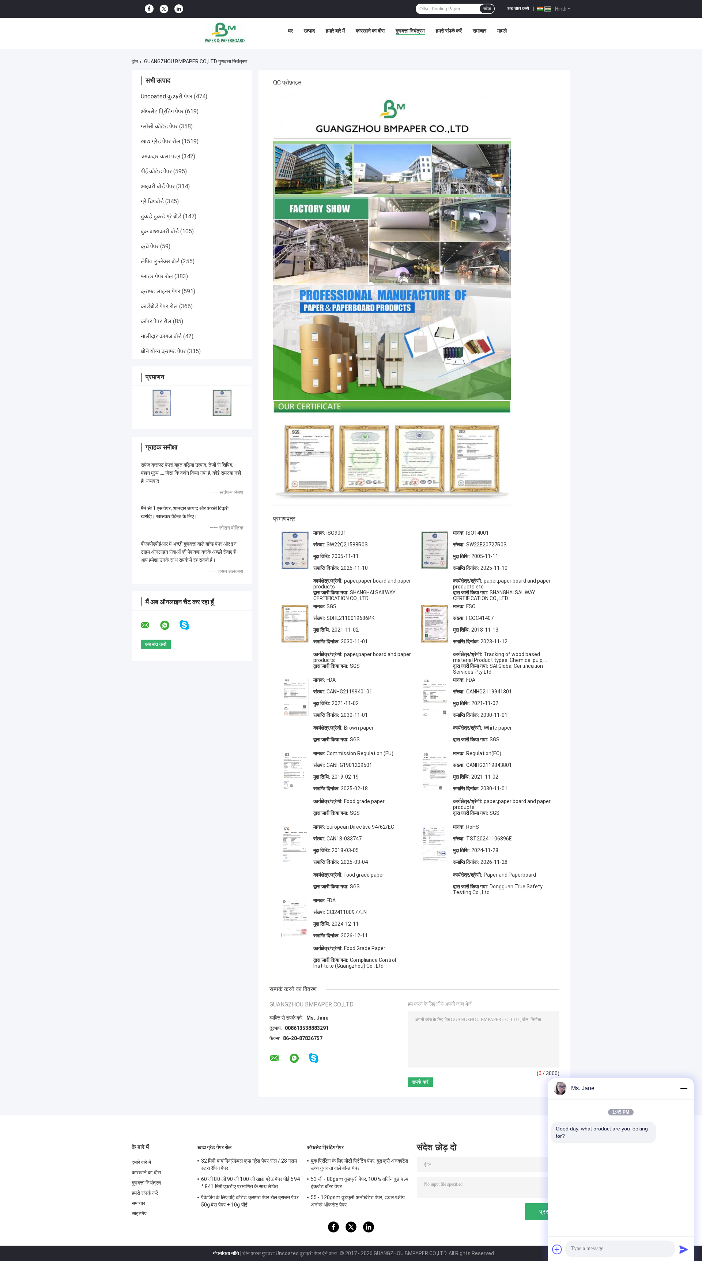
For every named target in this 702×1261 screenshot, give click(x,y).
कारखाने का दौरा (370, 31)
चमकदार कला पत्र (160, 156)
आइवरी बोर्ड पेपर (158, 186)
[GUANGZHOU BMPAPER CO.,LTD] (224, 33)
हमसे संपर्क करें (449, 31)
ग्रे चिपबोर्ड (152, 201)
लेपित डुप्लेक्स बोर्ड (160, 261)
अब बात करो (518, 8)
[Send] (684, 1249)
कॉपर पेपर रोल (156, 321)
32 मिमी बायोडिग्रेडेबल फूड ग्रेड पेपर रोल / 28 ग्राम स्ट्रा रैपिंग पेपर (249, 1164)
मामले (502, 31)
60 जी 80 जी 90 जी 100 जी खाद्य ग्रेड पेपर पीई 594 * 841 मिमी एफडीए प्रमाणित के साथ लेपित (250, 1182)
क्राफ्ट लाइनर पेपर (160, 291)
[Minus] (683, 1088)
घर (290, 31)
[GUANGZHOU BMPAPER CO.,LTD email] (150, 625)
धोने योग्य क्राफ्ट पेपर (163, 351)
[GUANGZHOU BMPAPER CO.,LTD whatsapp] (169, 625)
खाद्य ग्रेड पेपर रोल (160, 141)
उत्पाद (309, 31)
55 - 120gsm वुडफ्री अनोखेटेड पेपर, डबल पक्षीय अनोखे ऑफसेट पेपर (358, 1201)
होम (135, 61)
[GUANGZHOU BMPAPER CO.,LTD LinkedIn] (178, 9)
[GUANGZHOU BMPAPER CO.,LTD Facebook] (149, 9)
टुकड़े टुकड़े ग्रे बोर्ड (161, 216)
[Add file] (557, 1249)
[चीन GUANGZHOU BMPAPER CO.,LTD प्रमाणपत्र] (162, 402)
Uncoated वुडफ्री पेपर (166, 96)
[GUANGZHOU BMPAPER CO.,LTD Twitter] (164, 9)
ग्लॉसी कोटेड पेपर (159, 126)
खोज (487, 8)
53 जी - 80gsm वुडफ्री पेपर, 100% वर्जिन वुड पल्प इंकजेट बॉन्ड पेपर (359, 1182)
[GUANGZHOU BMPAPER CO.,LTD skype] (189, 625)
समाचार (479, 31)
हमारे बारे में (335, 31)
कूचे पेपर (150, 246)
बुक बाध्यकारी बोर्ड (160, 231)
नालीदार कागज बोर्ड (161, 336)
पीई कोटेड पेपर (156, 171)
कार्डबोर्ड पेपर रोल (159, 306)
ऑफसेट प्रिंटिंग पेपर (162, 111)
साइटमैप (139, 1213)
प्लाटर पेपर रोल (157, 276)
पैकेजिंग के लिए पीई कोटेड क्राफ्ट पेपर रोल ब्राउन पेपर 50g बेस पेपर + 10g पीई (250, 1201)
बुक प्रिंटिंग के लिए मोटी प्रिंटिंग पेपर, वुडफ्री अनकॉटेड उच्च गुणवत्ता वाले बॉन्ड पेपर (359, 1164)
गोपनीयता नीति (226, 1253)
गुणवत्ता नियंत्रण (410, 31)
